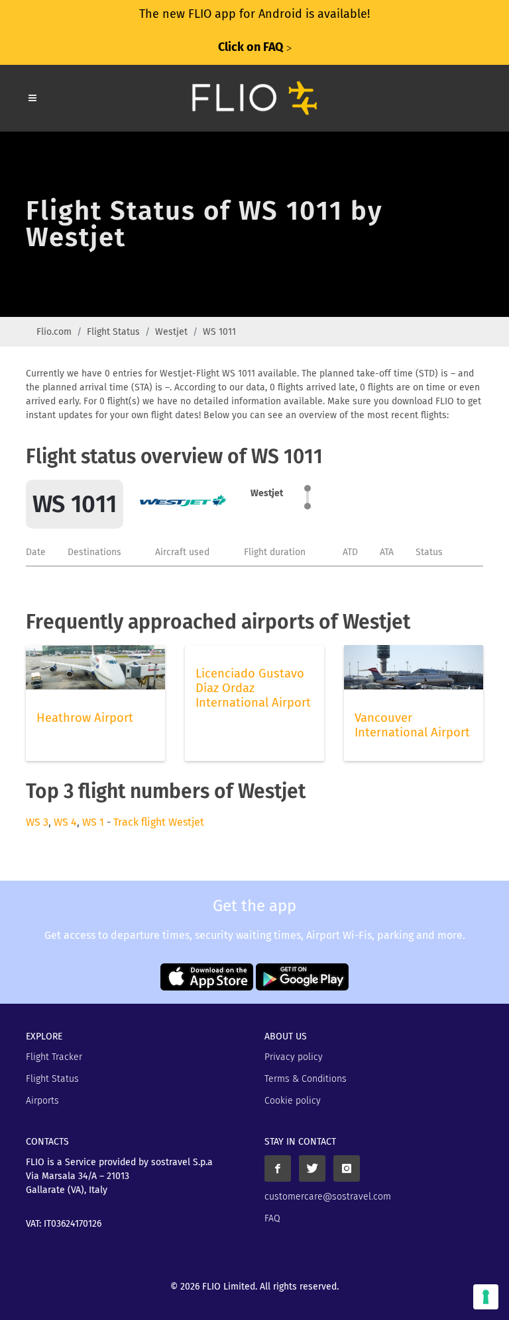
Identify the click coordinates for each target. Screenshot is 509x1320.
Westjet (171, 331)
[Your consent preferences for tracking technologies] (485, 1296)
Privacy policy (293, 1057)
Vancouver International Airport (412, 725)
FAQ (272, 1218)
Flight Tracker (54, 1057)
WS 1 (93, 822)
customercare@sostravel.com (327, 1196)
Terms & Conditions (305, 1078)
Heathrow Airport (84, 718)
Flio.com (54, 331)
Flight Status (113, 331)
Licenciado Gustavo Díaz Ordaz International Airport (253, 688)
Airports (42, 1100)
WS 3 (37, 822)
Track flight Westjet (158, 822)
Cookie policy (292, 1100)
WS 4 (65, 822)
